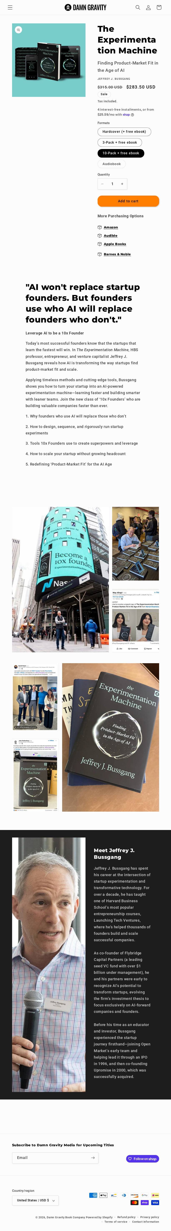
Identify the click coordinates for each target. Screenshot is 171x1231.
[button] (10, 7)
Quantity (104, 174)
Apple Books (115, 244)
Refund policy (126, 1217)
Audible (111, 236)
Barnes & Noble (117, 254)
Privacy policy (149, 1217)
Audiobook (114, 165)
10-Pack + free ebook (121, 153)
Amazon (111, 227)
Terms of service (115, 1221)
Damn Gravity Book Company (66, 1217)
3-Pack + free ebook (120, 142)
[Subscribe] (93, 1158)
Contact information (145, 1221)
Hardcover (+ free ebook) (124, 132)
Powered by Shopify (99, 1217)
